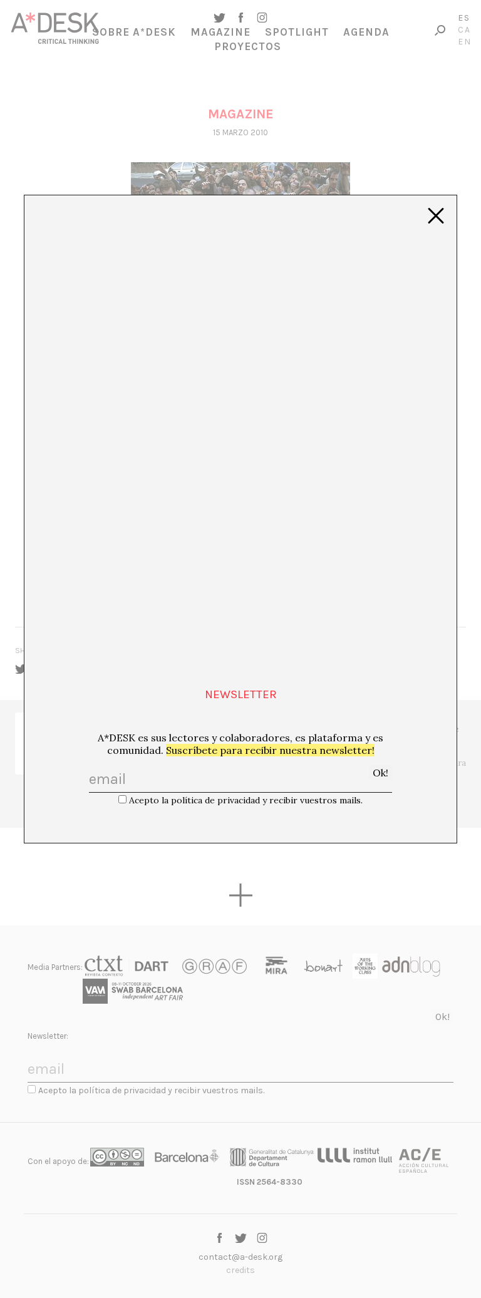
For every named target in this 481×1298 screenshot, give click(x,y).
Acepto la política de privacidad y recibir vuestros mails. (246, 800)
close (436, 216)
